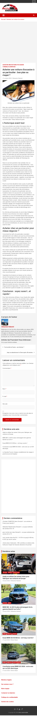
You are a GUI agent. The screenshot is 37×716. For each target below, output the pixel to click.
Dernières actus (8, 551)
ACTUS (5, 572)
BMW (9, 603)
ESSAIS (15, 633)
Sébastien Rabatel (17, 78)
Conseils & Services (9, 66)
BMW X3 (9, 633)
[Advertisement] (18, 43)
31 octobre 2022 (7, 78)
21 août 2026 (6, 640)
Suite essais (16, 662)
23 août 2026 (6, 580)
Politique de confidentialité (9, 697)
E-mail (5, 396)
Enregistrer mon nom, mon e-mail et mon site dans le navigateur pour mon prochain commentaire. (18, 414)
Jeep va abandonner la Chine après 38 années (20, 352)
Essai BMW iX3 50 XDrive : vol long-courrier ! (15, 443)
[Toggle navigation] (3, 15)
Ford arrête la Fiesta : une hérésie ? (14, 347)
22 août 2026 (6, 611)
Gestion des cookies (7, 701)
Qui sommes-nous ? (7, 684)
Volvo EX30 (16, 572)
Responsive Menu (34, 1)
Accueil (3, 19)
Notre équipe (5, 688)
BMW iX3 (9, 662)
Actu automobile (23, 712)
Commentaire (7, 368)
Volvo (10, 572)
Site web (5, 404)
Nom (4, 389)
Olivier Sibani (14, 640)
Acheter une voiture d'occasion (15, 19)
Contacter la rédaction (8, 693)
